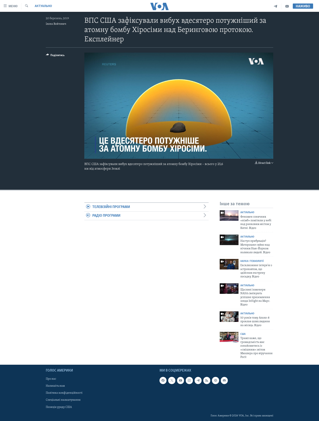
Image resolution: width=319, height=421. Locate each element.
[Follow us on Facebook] (163, 380)
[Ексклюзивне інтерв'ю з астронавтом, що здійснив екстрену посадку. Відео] (229, 264)
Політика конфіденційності (64, 392)
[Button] (55, 56)
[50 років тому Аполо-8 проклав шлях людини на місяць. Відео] (229, 316)
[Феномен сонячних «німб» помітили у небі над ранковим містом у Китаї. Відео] (229, 215)
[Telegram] (275, 6)
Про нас (51, 378)
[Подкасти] (215, 380)
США (243, 334)
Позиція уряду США (59, 406)
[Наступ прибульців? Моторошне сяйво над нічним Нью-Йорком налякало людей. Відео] (229, 240)
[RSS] (206, 380)
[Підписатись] (224, 380)
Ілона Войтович (56, 24)
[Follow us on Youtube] (180, 380)
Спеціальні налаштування (63, 399)
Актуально (43, 6)
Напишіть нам (55, 385)
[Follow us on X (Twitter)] (171, 380)
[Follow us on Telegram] (198, 380)
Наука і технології (252, 261)
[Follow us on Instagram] (189, 380)
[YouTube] (287, 6)
